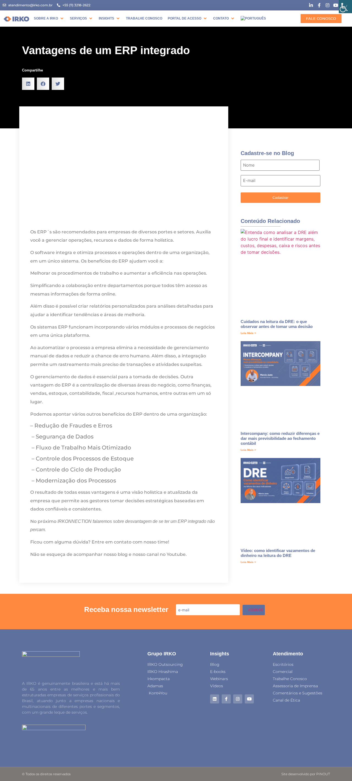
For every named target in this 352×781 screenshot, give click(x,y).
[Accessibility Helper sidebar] (345, 6)
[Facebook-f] (226, 698)
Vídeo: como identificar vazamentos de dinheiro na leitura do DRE (278, 553)
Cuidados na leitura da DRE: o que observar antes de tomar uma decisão (277, 324)
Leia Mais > (248, 333)
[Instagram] (237, 698)
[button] (49, 18)
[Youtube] (249, 698)
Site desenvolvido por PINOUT (305, 774)
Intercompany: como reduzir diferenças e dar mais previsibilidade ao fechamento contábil (280, 438)
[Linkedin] (214, 698)
